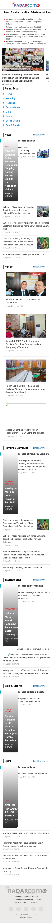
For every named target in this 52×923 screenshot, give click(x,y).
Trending (15, 12)
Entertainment (38, 12)
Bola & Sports (13, 125)
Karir (24, 902)
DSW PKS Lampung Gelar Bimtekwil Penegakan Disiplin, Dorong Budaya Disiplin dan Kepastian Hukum (24, 21)
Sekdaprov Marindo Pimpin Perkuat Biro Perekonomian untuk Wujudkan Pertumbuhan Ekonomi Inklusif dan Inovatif (23, 556)
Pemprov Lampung (16, 448)
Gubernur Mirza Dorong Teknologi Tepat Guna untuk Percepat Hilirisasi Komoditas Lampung (26, 30)
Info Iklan (17, 902)
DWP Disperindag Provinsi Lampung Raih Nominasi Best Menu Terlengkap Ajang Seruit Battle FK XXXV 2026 (25, 36)
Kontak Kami (32, 902)
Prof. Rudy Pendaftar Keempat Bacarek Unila (23, 256)
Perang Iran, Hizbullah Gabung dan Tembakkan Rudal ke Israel (26, 673)
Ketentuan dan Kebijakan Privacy (25, 896)
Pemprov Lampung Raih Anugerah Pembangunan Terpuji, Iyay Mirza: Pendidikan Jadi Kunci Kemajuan (26, 42)
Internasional (12, 580)
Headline (25, 12)
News (9, 116)
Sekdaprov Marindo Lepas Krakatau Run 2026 (23, 27)
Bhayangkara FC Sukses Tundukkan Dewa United (29, 701)
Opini (48, 12)
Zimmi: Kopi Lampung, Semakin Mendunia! (22, 569)
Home (6, 12)
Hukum (8, 267)
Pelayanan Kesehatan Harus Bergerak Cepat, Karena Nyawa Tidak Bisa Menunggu (23, 846)
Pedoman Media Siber (33, 899)
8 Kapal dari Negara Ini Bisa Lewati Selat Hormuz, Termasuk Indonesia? (34, 597)
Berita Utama (13, 121)
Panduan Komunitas (16, 899)
